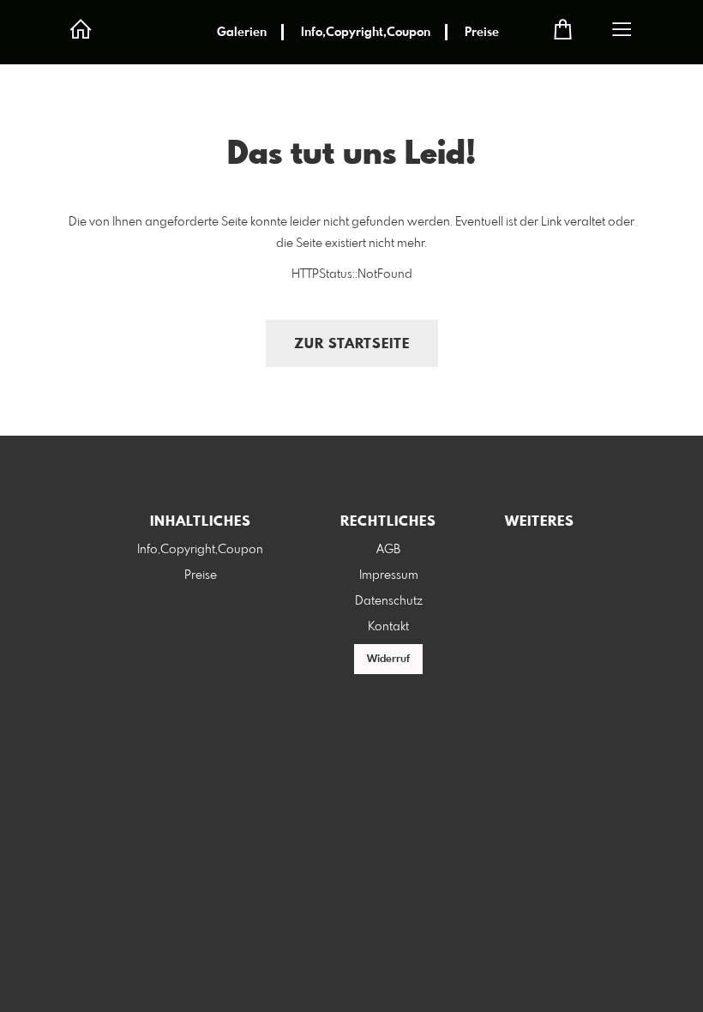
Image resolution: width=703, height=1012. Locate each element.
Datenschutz (389, 601)
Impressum (388, 575)
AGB (388, 550)
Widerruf (388, 659)
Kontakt (388, 627)
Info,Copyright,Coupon (365, 33)
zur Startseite (352, 344)
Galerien (242, 33)
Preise (482, 33)
